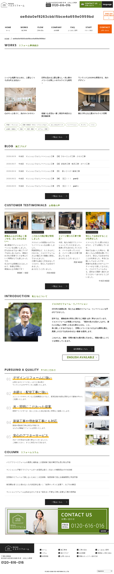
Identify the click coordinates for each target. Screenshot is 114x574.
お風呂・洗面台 (11, 129)
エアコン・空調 (42, 129)
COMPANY (56, 28)
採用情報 (45, 556)
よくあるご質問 (103, 550)
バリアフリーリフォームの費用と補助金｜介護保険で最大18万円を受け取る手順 (38, 462)
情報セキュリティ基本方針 (88, 556)
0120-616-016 (12, 562)
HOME (8, 28)
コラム (44, 553)
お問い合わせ (65, 556)
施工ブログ (64, 553)
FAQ (72, 28)
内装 (21, 129)
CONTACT (105, 28)
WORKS (24, 28)
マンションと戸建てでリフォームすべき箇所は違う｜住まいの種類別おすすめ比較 (39, 469)
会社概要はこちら (80, 349)
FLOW (40, 28)
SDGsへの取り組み (105, 553)
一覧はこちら (57, 137)
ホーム (44, 550)
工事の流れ (83, 550)
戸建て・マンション (12, 125)
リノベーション (72, 125)
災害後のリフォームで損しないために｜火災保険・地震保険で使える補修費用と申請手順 (42, 477)
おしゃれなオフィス (57, 125)
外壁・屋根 (30, 129)
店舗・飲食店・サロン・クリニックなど (35, 125)
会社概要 (82, 553)
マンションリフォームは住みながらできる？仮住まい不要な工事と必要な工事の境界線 (41, 492)
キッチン (83, 125)
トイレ (93, 125)
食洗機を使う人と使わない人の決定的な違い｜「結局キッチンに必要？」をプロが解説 (41, 484)
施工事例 (64, 550)
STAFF (89, 28)
